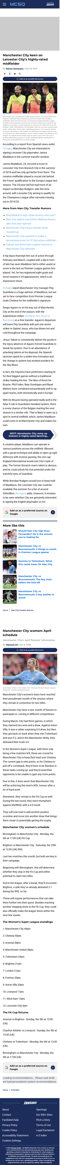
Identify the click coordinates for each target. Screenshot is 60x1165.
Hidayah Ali (12, 644)
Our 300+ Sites (44, 1114)
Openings (41, 1109)
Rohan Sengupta (14, 68)
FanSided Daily (10, 1119)
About (5, 1109)
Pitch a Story (43, 1119)
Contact (6, 1114)
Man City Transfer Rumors (22, 610)
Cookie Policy (9, 1130)
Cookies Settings (11, 1140)
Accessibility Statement (15, 1135)
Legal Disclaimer (45, 1130)
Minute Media (16, 1148)
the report (20, 493)
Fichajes (7, 148)
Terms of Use (43, 1125)
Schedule (15, 1090)
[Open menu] (4, 4)
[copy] (20, 74)
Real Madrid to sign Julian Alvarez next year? (31, 215)
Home (5, 610)
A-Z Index (41, 1135)
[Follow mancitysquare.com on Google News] (53, 512)
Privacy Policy (9, 1125)
